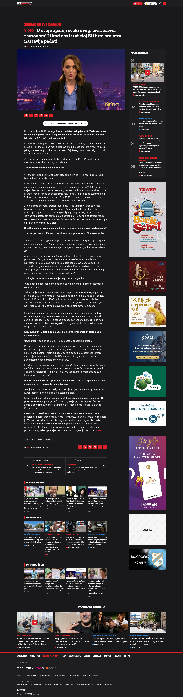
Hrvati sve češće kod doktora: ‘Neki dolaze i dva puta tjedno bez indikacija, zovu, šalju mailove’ (34, 641)
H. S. (28, 46)
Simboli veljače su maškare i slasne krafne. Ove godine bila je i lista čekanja (82, 469)
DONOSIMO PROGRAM (96, 534)
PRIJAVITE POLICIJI (52, 534)
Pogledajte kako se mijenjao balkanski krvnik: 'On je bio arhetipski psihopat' (54, 502)
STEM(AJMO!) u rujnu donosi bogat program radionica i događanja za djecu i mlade (97, 541)
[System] (151, 3)
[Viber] (36, 115)
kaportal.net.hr (58, 684)
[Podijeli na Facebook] (26, 115)
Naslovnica (22, 656)
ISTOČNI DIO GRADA (32, 534)
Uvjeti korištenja (74, 675)
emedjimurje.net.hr (22, 684)
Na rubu (107, 656)
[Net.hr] (20, 668)
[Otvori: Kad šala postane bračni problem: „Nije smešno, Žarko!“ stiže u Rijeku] (110, 622)
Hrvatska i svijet (73, 548)
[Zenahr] (39, 668)
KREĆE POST (71, 464)
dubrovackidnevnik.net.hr (85, 684)
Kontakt (95, 675)
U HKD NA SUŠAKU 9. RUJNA (104, 635)
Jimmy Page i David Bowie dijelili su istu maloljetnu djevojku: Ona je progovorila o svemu (75, 503)
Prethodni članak (27, 466)
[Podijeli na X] (31, 115)
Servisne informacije (59, 675)
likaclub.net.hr (109, 684)
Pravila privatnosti (44, 675)
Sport (63, 656)
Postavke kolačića (30, 675)
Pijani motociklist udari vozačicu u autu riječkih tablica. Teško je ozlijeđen (150, 106)
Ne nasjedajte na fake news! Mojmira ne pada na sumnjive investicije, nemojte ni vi (97, 503)
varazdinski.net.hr (36, 684)
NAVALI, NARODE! (73, 534)
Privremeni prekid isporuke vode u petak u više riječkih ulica (33, 539)
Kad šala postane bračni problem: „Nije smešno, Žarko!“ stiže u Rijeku (110, 640)
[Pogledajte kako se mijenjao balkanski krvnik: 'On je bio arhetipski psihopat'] (55, 491)
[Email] (46, 115)
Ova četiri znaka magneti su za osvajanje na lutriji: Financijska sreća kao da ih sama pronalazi (54, 586)
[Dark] (155, 3)
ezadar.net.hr (70, 684)
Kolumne (117, 656)
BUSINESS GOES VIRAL (139, 635)
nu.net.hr (99, 684)
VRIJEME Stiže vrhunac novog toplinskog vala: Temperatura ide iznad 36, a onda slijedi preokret (147, 89)
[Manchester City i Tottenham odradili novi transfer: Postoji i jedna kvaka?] (34, 573)
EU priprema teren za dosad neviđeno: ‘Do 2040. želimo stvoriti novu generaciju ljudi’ (72, 641)
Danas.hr (99, 430)
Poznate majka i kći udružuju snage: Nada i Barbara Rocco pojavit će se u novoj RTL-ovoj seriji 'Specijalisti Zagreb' (97, 587)
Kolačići (19, 675)
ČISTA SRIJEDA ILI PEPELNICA (42, 464)
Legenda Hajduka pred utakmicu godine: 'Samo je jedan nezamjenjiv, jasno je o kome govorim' (33, 503)
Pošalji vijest (86, 675)
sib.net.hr (48, 684)
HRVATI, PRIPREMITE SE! (65, 635)
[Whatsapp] (41, 115)
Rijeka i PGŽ (30, 545)
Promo (127, 656)
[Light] (146, 3)
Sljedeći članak (103, 466)
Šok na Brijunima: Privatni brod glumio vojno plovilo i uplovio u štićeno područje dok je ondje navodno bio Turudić (150, 167)
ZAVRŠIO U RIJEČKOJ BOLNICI (149, 102)
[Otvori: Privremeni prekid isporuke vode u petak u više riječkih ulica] (34, 526)
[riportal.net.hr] (21, 690)
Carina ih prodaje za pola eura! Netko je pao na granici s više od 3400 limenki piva (75, 541)
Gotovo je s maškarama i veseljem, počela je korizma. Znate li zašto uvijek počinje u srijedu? (47, 469)
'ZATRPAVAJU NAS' (25, 635)
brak (27, 439)
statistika (49, 439)
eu (33, 439)
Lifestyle (97, 656)
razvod (40, 439)
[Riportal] (24, 3)
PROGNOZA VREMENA (140, 85)
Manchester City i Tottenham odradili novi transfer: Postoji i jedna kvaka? (33, 585)
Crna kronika (51, 555)
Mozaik (87, 656)
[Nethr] (51, 668)
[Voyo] (30, 668)
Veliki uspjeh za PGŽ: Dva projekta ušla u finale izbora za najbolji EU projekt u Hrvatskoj (147, 641)
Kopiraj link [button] (51, 115)
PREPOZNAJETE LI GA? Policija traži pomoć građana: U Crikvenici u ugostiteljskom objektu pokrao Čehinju (53, 544)
